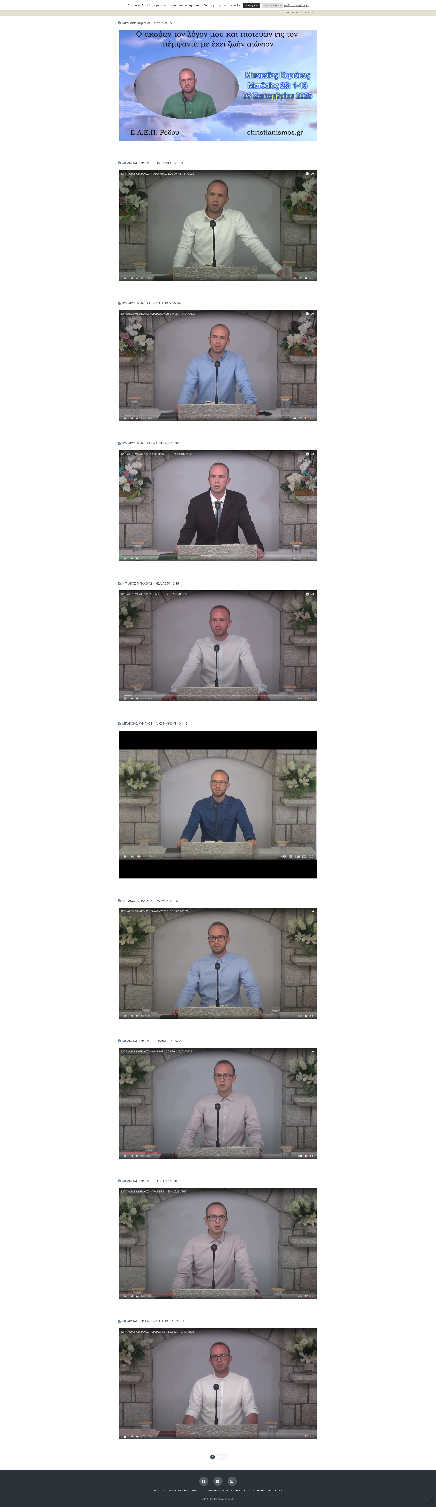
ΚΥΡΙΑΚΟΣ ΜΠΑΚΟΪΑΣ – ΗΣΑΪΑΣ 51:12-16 (150, 583)
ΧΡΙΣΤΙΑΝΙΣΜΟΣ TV (193, 1490)
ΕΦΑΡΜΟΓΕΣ (241, 1490)
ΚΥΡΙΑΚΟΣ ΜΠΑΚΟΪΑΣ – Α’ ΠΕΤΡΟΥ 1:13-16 (151, 443)
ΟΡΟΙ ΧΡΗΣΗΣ (258, 1490)
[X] (218, 1481)
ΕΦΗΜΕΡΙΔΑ (212, 1490)
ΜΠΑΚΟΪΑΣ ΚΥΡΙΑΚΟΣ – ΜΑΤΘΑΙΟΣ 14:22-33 (153, 1321)
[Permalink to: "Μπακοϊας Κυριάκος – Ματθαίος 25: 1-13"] (218, 85)
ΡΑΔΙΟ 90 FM (174, 1490)
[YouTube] (232, 1481)
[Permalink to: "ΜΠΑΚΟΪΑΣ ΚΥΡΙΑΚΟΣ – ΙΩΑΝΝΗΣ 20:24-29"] (218, 1103)
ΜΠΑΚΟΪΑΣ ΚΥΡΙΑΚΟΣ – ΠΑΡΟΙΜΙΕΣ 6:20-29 (152, 163)
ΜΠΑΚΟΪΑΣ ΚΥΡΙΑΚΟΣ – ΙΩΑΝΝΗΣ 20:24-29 (152, 1041)
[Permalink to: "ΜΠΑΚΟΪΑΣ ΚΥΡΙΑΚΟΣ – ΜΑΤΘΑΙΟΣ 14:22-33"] (218, 1383)
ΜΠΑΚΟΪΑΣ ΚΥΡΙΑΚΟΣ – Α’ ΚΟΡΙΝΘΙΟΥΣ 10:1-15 (155, 723)
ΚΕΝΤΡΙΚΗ (159, 1490)
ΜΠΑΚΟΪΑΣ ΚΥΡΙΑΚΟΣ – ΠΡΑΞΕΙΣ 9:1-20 (149, 1181)
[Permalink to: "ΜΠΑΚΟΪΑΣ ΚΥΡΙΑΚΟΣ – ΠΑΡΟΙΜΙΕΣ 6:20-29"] (218, 225)
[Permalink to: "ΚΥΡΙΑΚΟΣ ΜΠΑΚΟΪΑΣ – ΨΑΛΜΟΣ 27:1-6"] (218, 963)
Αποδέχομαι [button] (251, 5)
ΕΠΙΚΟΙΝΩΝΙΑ (275, 1490)
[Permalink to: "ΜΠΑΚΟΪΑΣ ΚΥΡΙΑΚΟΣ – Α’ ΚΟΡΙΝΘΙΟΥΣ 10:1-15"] (218, 805)
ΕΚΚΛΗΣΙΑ (227, 1490)
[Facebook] (203, 1481)
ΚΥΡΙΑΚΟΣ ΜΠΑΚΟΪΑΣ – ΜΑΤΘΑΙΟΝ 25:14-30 (153, 303)
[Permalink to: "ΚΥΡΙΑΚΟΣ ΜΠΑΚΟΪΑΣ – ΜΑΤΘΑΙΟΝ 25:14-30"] (218, 365)
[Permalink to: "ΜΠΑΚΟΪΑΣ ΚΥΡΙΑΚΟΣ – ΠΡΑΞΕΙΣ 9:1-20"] (218, 1243)
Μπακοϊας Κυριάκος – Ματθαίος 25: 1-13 (151, 23)
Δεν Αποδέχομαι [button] (272, 5)
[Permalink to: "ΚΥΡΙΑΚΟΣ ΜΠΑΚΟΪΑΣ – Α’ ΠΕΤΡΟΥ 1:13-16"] (218, 505)
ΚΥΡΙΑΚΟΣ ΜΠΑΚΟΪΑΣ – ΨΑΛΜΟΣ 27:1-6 (150, 901)
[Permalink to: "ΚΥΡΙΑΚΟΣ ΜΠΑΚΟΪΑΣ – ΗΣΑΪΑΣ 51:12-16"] (218, 645)
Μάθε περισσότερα (296, 5)
